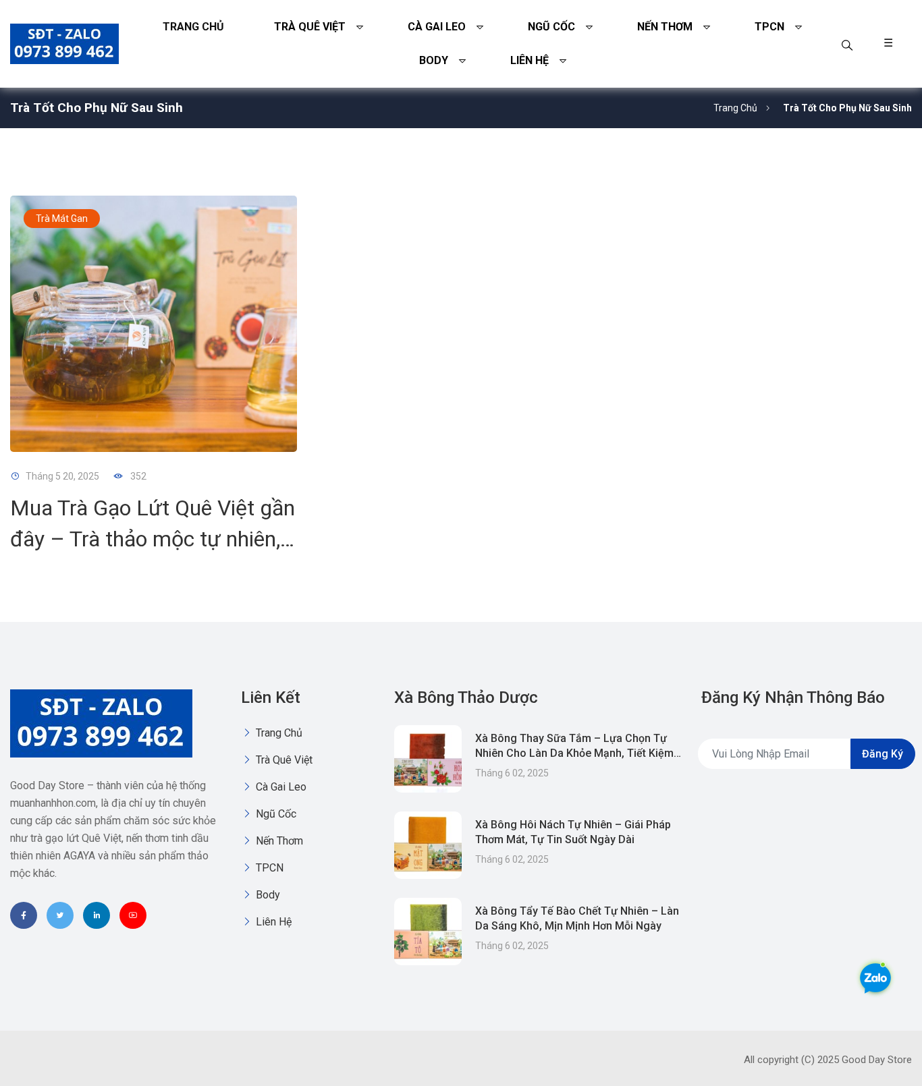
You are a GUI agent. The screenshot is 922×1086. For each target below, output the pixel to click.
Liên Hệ (529, 60)
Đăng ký (882, 753)
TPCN (769, 26)
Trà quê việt (310, 26)
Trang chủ (193, 26)
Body (433, 60)
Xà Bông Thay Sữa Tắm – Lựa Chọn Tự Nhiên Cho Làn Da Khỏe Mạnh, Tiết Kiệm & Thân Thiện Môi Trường (574, 753)
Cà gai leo (437, 26)
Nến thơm (665, 26)
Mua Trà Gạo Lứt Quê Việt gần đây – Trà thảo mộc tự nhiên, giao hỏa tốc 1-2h (152, 539)
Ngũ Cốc (551, 26)
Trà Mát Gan (62, 218)
